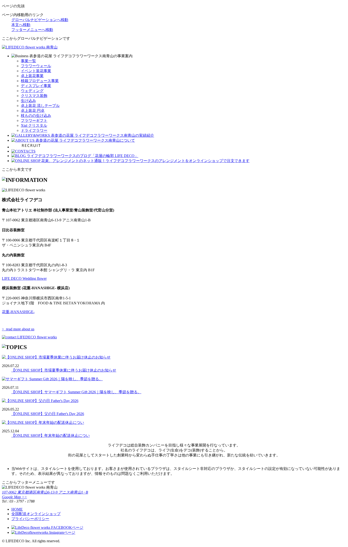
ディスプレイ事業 (36, 86)
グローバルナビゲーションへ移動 (39, 20)
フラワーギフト (34, 120)
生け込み (28, 101)
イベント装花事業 (36, 71)
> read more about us (18, 329)
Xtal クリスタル (34, 125)
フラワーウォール (36, 66)
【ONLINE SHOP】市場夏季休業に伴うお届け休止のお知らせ (63, 370)
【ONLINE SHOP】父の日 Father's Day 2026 (47, 414)
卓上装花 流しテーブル (40, 106)
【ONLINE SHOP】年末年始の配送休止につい (50, 435)
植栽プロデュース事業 (40, 81)
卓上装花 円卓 (33, 111)
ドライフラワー (34, 130)
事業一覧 (28, 61)
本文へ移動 (20, 25)
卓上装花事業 (32, 76)
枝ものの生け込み (36, 116)
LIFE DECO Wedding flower (24, 278)
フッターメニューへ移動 (32, 30)
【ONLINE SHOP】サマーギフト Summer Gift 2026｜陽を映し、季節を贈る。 (76, 392)
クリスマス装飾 (34, 96)
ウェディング (32, 91)
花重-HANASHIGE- (18, 312)
